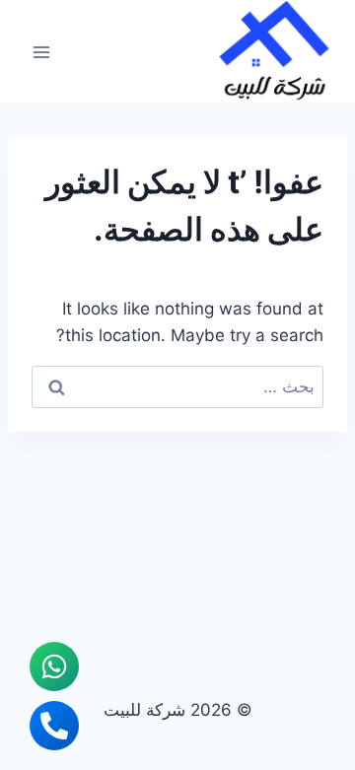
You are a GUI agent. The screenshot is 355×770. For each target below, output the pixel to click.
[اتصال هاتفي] (54, 725)
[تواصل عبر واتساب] (54, 666)
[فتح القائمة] (42, 51)
